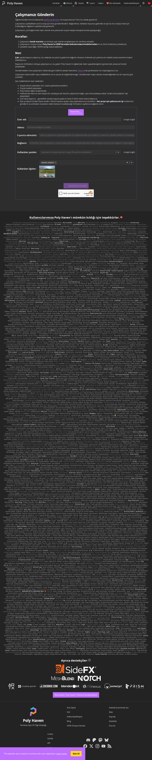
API (48, 743)
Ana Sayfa (71, 707)
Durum (112, 725)
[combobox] (41, 152)
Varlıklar (56, 3)
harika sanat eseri (52, 19)
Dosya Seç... (76, 112)
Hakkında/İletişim (131, 3)
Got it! (76, 753)
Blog (69, 721)
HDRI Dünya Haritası (76, 725)
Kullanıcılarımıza (41, 217)
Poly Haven (15, 3)
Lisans (50, 734)
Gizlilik (50, 738)
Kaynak (112, 716)
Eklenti (69, 3)
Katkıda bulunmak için (119, 707)
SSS (68, 712)
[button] (55, 162)
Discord (81, 70)
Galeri (100, 3)
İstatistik (113, 721)
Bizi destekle (115, 3)
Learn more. (61, 753)
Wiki (111, 712)
